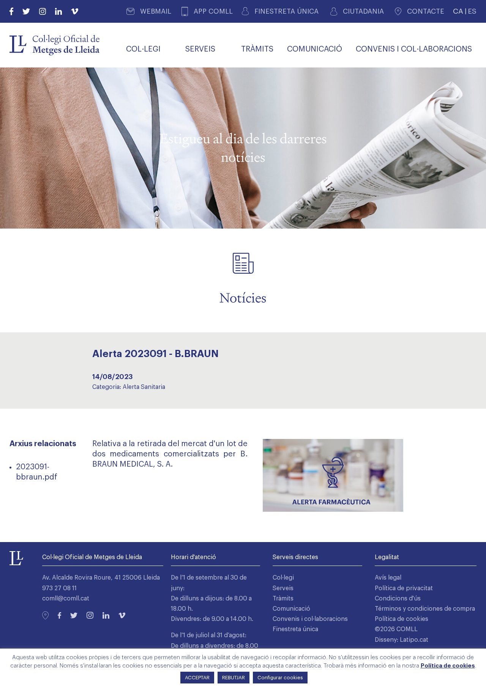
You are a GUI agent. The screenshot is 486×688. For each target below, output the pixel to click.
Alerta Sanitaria (144, 387)
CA (458, 11)
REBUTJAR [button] (233, 677)
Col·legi (283, 578)
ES (472, 11)
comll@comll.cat (65, 599)
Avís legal (388, 578)
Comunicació (291, 609)
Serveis (283, 588)
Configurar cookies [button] (280, 677)
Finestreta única (295, 629)
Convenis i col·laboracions (310, 619)
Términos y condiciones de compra (425, 609)
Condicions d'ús (398, 599)
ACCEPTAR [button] (197, 677)
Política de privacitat (404, 588)
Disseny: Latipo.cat (401, 640)
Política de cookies (401, 619)
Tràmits (283, 599)
